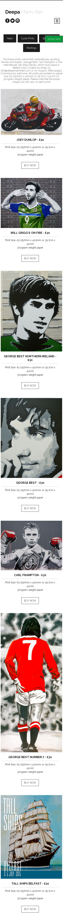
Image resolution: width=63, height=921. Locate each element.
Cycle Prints (27, 38)
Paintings (31, 48)
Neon (10, 38)
